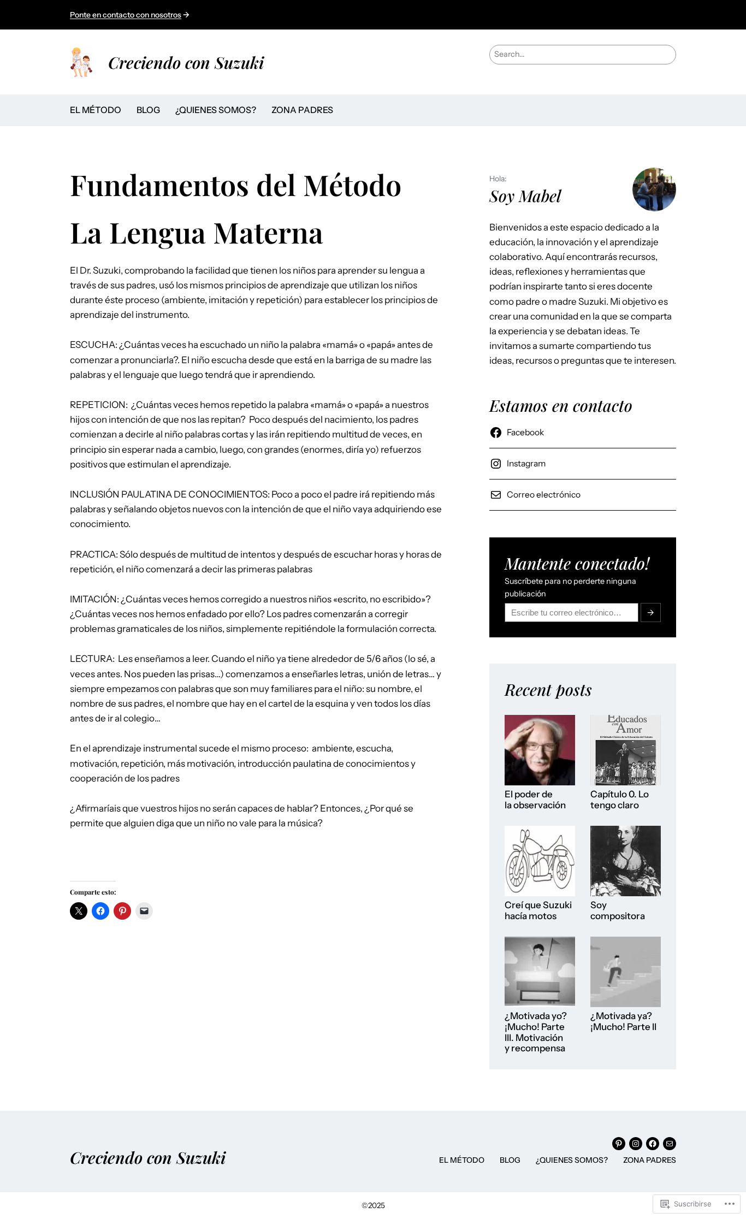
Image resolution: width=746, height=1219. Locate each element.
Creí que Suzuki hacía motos (538, 910)
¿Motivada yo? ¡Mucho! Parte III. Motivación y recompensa (536, 1032)
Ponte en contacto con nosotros (125, 15)
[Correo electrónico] (669, 1143)
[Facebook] (652, 1143)
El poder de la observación (535, 799)
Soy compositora (617, 910)
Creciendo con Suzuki (186, 62)
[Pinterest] (618, 1143)
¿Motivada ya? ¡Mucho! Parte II (623, 1021)
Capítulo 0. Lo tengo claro (619, 799)
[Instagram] (635, 1143)
